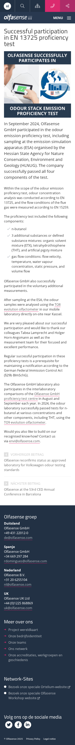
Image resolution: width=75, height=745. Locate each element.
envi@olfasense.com (24, 441)
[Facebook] (18, 724)
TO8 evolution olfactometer (32, 306)
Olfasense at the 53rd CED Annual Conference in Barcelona (29, 491)
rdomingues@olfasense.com (25, 561)
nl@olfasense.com (17, 584)
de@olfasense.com (18, 537)
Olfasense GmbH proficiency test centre (32, 396)
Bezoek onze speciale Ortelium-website (37, 687)
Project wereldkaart (23, 630)
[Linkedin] (27, 724)
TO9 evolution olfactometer (24, 422)
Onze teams (17, 642)
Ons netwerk (17, 649)
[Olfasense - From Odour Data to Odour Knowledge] (18, 18)
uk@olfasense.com (18, 608)
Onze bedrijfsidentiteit (25, 636)
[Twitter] (8, 724)
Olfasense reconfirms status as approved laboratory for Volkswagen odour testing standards (35, 465)
